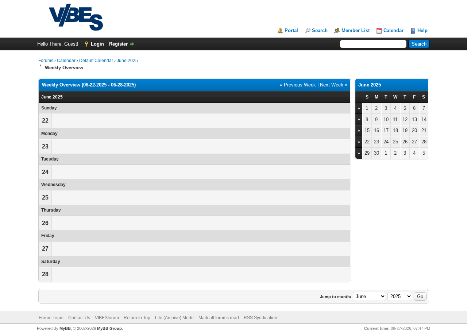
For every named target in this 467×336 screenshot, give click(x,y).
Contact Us (79, 317)
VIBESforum (107, 317)
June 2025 (127, 60)
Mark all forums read (218, 317)
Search (320, 30)
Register (118, 44)
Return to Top (137, 317)
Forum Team (51, 317)
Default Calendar (96, 60)
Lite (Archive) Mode (174, 317)
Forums (45, 60)
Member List (355, 30)
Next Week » (333, 85)
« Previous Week (298, 85)
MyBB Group (109, 328)
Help (422, 30)
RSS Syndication (260, 317)
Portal (291, 30)
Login (97, 44)
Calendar (393, 30)
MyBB (65, 328)
